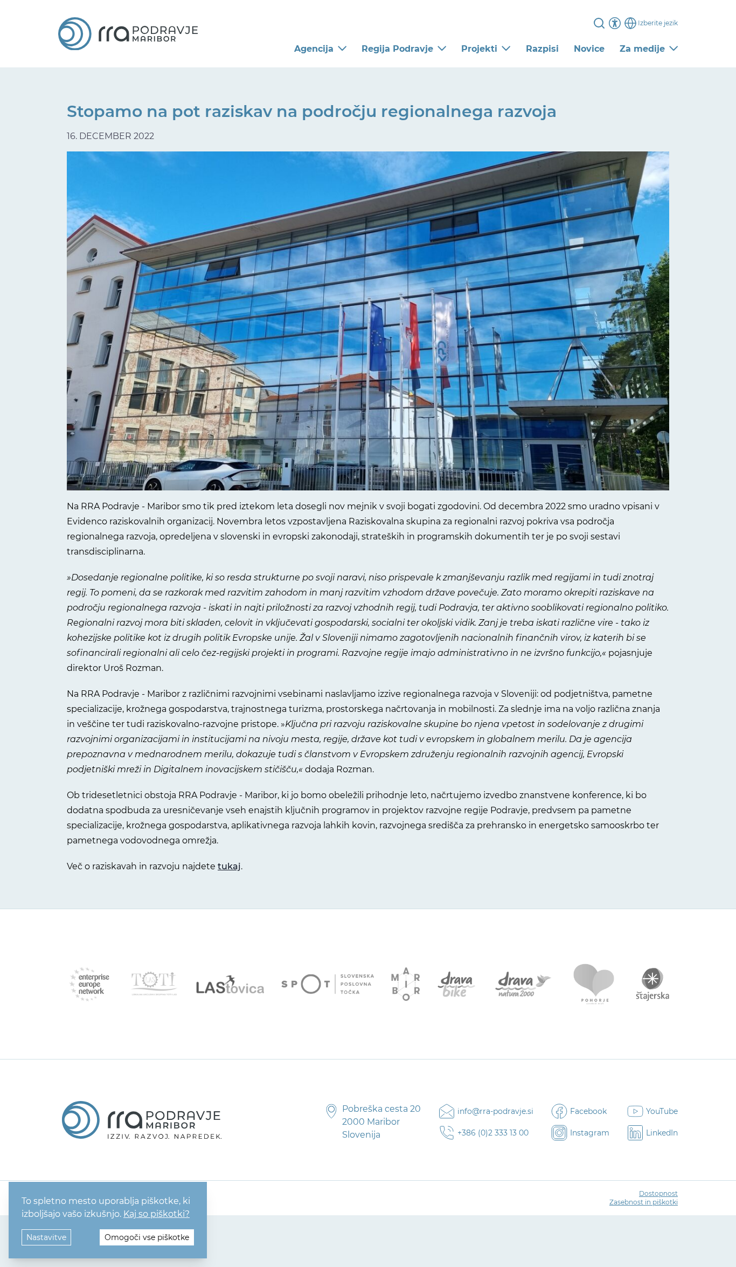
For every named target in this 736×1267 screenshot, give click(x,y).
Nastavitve (46, 1237)
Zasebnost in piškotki (643, 1202)
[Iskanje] (599, 23)
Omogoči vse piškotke (147, 1237)
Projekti (479, 49)
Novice (589, 49)
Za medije (642, 49)
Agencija (314, 49)
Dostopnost (658, 1193)
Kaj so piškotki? (156, 1214)
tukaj (229, 866)
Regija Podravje (397, 49)
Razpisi (542, 49)
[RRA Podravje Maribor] (128, 34)
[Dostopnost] (615, 23)
